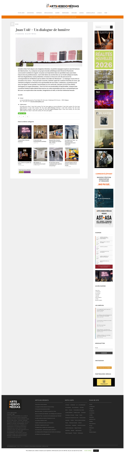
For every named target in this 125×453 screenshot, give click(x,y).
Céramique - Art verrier (69, 415)
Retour (16, 24)
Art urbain (82, 407)
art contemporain (82, 404)
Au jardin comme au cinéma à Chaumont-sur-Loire (45, 418)
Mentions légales (98, 300)
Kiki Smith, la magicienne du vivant (39, 163)
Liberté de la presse (81, 425)
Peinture (34, 33)
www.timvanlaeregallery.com (37, 101)
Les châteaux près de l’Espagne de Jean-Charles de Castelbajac (104, 315)
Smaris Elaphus (90, 12)
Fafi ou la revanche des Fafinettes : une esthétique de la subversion (48, 413)
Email (96, 347)
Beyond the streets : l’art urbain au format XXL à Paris (55, 141)
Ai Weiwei (67, 404)
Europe (57, 12)
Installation (74, 425)
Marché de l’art (92, 419)
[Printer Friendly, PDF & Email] (22, 113)
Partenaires (65, 12)
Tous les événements (104, 266)
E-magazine (91, 410)
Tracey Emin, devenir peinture (41, 404)
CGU (90, 430)
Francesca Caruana (73, 422)
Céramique (83, 412)
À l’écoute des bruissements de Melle (40, 141)
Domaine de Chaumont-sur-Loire (71, 417)
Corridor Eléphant (68, 412)
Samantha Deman (20, 33)
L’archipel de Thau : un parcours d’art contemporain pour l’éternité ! (71, 142)
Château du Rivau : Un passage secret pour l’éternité (103, 336)
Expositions (30, 12)
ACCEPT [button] (96, 450)
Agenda (81, 12)
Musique (72, 430)
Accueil (90, 404)
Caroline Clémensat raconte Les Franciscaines (44, 422)
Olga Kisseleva (78, 430)
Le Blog (99, 12)
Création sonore (77, 412)
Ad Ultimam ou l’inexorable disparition (42, 434)
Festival (72, 420)
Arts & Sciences (48, 12)
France (66, 422)
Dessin (80, 415)
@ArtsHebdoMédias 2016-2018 (11, 446)
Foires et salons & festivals (80, 420)
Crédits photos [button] (23, 104)
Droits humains (83, 417)
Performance (80, 433)
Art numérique (68, 407)
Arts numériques (75, 407)
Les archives (97, 293)
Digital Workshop (32, 446)
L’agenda (97, 296)
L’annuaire (97, 294)
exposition (67, 420)
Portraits (39, 12)
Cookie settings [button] (87, 450)
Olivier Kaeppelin (68, 433)
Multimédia (67, 430)
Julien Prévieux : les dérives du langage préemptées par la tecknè (104, 330)
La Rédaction (98, 291)
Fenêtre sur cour (45, 446)
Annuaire (74, 12)
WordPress (27, 446)
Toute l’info (21, 12)
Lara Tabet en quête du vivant (41, 420)
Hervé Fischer (68, 425)
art (76, 404)
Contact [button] (21, 98)
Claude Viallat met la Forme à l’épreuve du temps (71, 164)
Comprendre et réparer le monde (104, 320)
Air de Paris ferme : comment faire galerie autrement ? (55, 164)
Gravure (80, 422)
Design (76, 415)
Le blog (96, 298)
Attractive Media (38, 446)
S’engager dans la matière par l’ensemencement (44, 427)
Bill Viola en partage (101, 325)
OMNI (105, 12)
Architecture (72, 404)
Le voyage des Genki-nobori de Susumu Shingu (103, 310)
